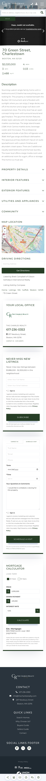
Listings (12, 290)
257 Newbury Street (24, 702)
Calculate (23, 620)
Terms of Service (16, 548)
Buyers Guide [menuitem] (23, 725)
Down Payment (13, 597)
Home (4, 290)
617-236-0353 (32, 4)
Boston (33, 290)
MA (19, 290)
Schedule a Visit (31, 441)
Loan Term (11, 574)
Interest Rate (12, 606)
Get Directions (23, 271)
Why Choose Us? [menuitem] (23, 721)
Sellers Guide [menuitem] (23, 729)
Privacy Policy (23, 762)
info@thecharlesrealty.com (24, 696)
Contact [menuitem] (23, 733)
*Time (8, 475)
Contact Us (10, 341)
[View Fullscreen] (4, 236)
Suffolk (25, 290)
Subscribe (23, 417)
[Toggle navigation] (42, 4)
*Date (8, 465)
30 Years (13, 579)
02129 (40, 290)
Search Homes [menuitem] (23, 718)
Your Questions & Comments (18, 484)
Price (8, 587)
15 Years (24, 579)
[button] (42, 13)
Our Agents (19, 341)
